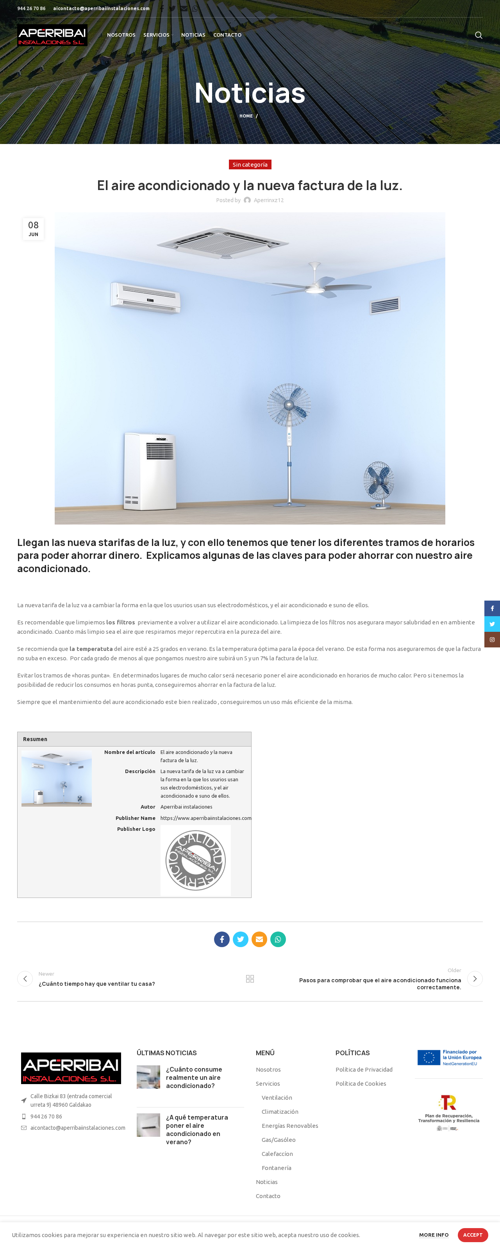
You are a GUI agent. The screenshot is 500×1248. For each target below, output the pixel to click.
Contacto (268, 1196)
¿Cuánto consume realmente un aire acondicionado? (194, 1077)
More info (434, 1234)
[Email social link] (184, 8)
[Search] (479, 35)
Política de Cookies (361, 1083)
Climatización (280, 1111)
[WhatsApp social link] (195, 8)
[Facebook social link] (161, 8)
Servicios (268, 1083)
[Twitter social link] (172, 8)
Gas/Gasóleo (279, 1139)
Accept (473, 1234)
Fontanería (276, 1167)
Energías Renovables (290, 1125)
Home (246, 116)
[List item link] (71, 1116)
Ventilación (277, 1097)
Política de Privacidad (364, 1069)
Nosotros (268, 1069)
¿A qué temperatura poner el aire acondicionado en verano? (197, 1129)
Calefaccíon (277, 1153)
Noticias (267, 1182)
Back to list (250, 979)
